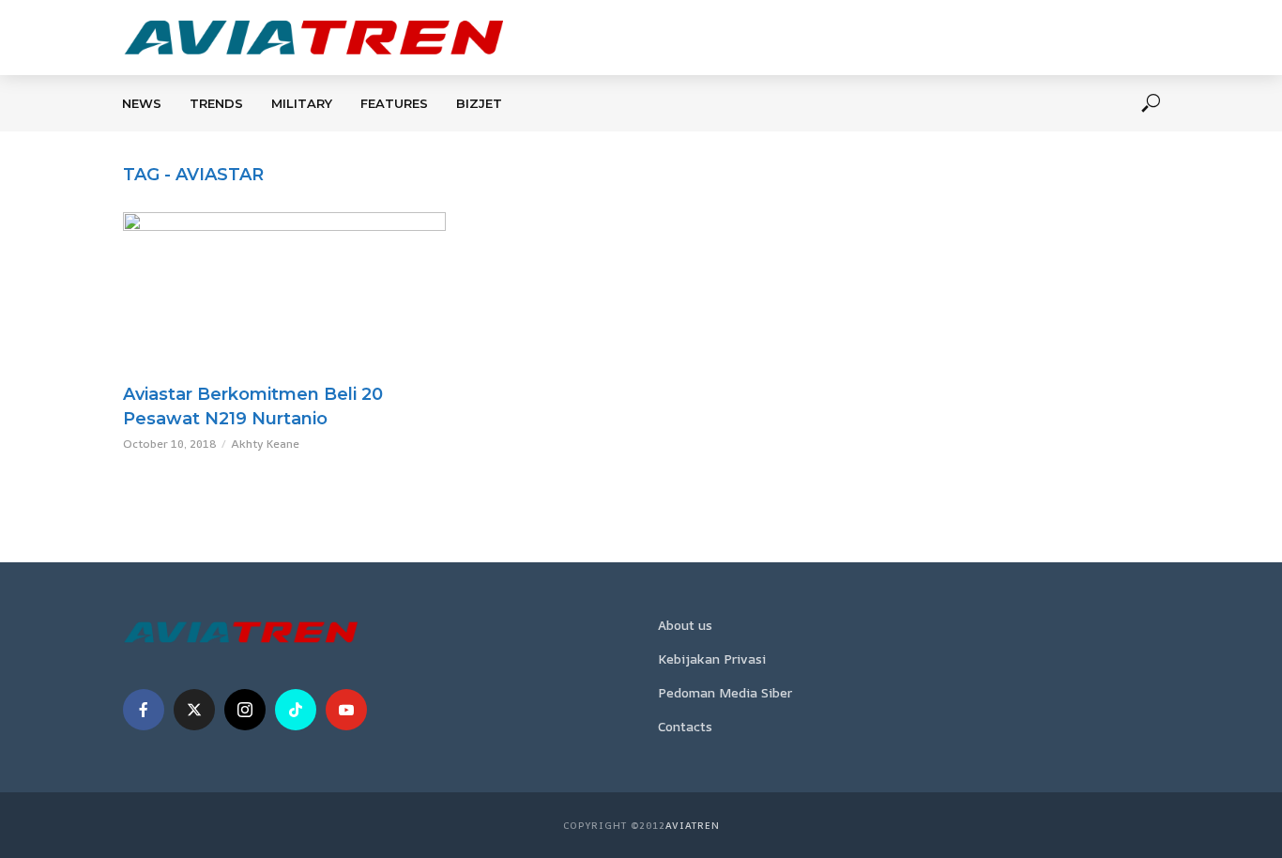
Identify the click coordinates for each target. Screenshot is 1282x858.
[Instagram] (245, 709)
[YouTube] (346, 709)
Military (301, 103)
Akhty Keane (265, 444)
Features (394, 103)
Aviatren (692, 825)
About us (685, 625)
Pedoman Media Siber (725, 692)
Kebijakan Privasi (712, 658)
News (141, 103)
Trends (216, 103)
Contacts (685, 726)
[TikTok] (295, 709)
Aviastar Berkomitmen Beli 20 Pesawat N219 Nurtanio (253, 406)
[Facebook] (143, 709)
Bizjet (479, 103)
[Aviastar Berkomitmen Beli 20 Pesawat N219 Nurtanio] (284, 293)
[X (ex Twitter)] (194, 709)
